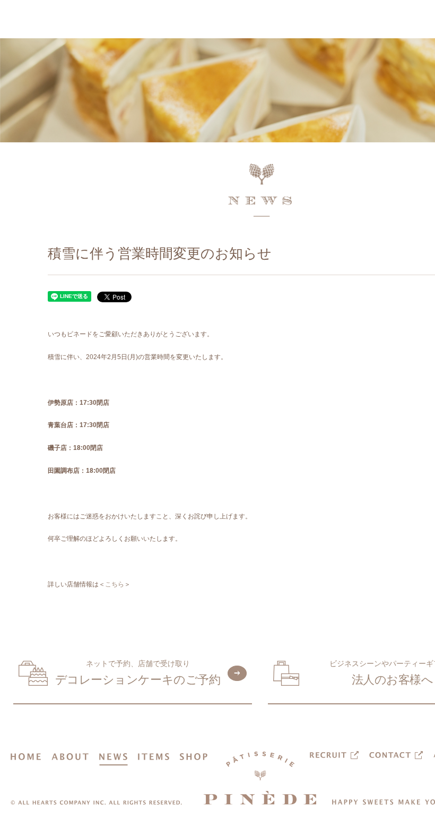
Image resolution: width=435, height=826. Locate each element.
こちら (114, 584)
